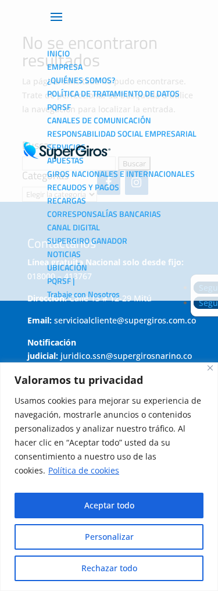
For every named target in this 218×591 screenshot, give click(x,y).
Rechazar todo (109, 568)
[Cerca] (210, 368)
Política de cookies (83, 470)
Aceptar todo (109, 505)
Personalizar (109, 536)
